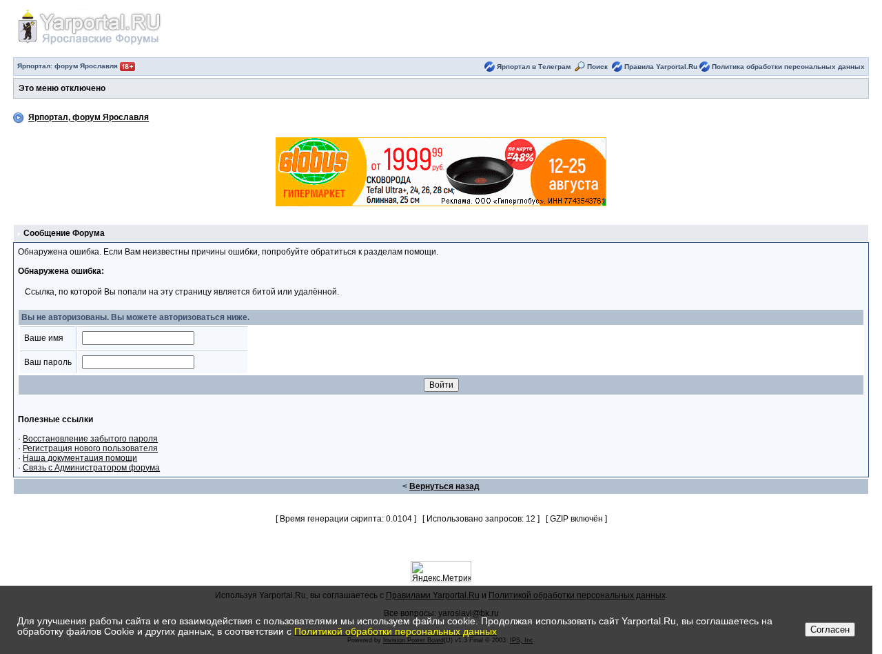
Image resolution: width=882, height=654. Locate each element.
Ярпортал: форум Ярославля (68, 66)
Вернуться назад (444, 486)
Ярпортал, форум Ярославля (88, 118)
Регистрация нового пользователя (90, 448)
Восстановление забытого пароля (90, 439)
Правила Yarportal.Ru (660, 66)
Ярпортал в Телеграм (534, 66)
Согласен (830, 629)
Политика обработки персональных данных (788, 66)
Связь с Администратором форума (91, 468)
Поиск (597, 66)
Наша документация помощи (80, 458)
